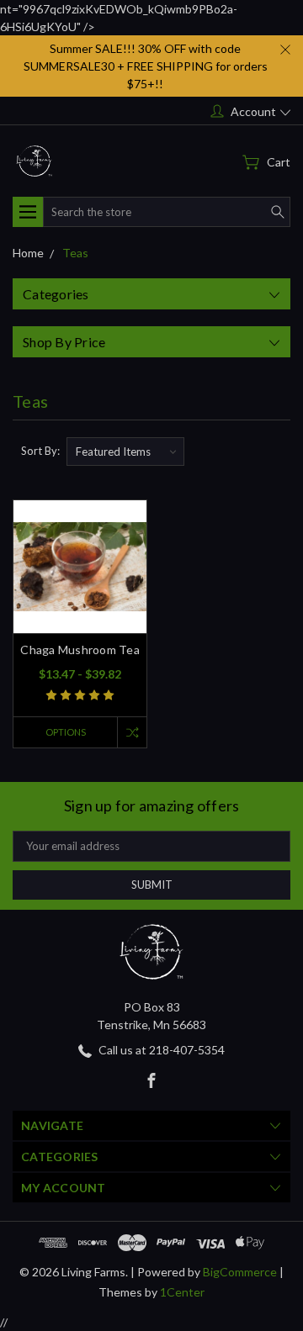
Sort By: (40, 450)
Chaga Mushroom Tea (80, 649)
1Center (182, 1292)
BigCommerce (240, 1272)
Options (65, 731)
